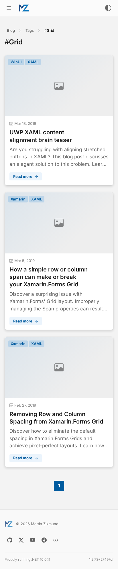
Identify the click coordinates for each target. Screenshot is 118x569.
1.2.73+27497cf (101, 559)
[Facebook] (44, 540)
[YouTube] (32, 540)
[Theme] (108, 8)
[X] (21, 540)
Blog (11, 30)
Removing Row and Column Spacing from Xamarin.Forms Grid (56, 418)
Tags (29, 30)
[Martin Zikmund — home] (23, 8)
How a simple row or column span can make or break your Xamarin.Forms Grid (48, 277)
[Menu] (8, 8)
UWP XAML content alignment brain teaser (40, 136)
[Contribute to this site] (55, 540)
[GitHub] (10, 540)
